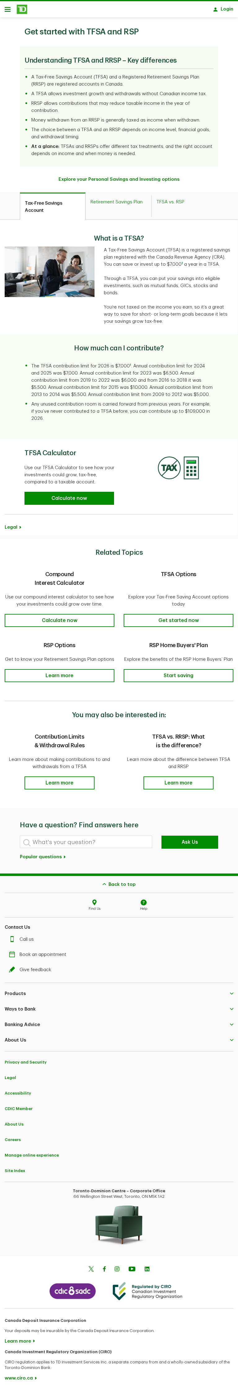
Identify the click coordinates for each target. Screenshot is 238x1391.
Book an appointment (43, 954)
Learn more (18, 1341)
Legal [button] (11, 527)
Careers (13, 1140)
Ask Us (190, 842)
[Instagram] (117, 1270)
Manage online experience (32, 1155)
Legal (10, 1078)
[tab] (53, 206)
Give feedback (35, 969)
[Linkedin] (147, 1270)
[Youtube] (132, 1270)
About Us (14, 1124)
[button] (182, 264)
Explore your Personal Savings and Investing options (119, 179)
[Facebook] (104, 1270)
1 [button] (130, 365)
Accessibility (18, 1093)
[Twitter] (91, 1270)
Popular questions (41, 857)
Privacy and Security (25, 1062)
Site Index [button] (15, 1171)
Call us (27, 939)
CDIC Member (19, 1109)
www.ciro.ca (19, 1378)
